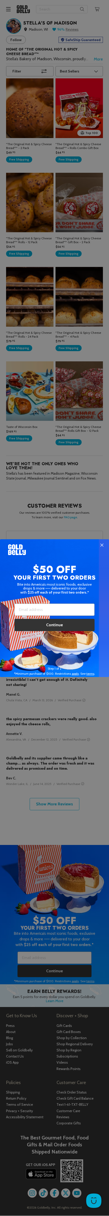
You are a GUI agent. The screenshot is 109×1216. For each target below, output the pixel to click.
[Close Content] (101, 545)
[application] (94, 1200)
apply (75, 673)
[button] (54, 608)
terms (90, 673)
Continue (54, 624)
